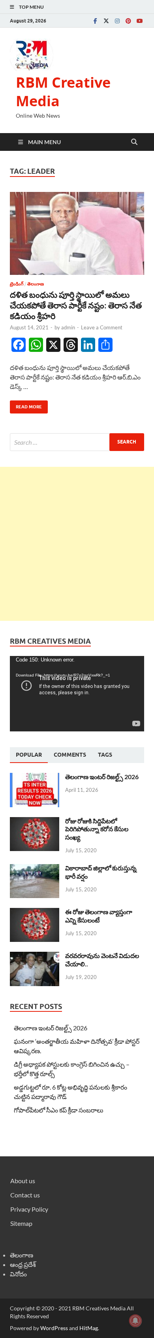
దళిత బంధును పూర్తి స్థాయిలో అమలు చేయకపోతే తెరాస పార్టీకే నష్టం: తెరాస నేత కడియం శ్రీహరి (76, 305)
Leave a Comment (101, 327)
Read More (26, 405)
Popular (29, 755)
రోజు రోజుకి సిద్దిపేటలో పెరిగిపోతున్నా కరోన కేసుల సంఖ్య (96, 829)
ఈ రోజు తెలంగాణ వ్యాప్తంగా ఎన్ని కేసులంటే (98, 916)
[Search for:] (77, 442)
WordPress (54, 1328)
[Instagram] (117, 21)
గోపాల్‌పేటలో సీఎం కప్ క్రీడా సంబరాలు (58, 1110)
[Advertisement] (77, 544)
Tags (105, 755)
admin (68, 327)
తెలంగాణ (35, 284)
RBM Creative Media (63, 92)
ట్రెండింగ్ (16, 284)
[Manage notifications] (135, 1320)
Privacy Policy (29, 1209)
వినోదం (18, 1274)
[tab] (29, 755)
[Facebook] (95, 21)
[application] (77, 693)
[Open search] (134, 142)
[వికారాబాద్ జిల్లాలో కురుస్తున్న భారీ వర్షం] (34, 868)
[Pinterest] (128, 21)
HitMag (88, 1328)
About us (22, 1180)
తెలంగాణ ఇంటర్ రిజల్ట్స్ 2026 (102, 776)
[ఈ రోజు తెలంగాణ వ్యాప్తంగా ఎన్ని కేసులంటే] (34, 912)
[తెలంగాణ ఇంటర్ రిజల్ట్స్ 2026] (34, 777)
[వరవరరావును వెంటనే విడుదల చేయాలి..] (34, 956)
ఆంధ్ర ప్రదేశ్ (23, 1264)
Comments (70, 755)
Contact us (25, 1195)
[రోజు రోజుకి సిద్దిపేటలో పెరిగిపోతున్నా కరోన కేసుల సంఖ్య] (34, 821)
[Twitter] (106, 21)
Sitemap (21, 1223)
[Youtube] (139, 21)
